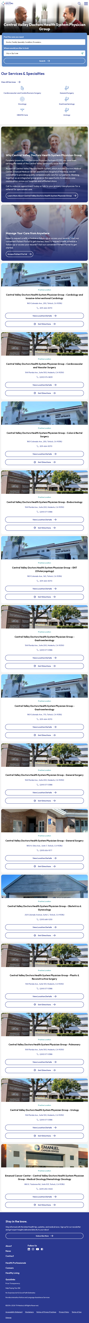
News (8, 1251)
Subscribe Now (42, 1236)
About (9, 1245)
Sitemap (8, 1318)
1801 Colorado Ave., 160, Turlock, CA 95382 (44, 576)
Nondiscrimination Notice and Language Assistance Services (28, 1297)
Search (42, 61)
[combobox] (44, 42)
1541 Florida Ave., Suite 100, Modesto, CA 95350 (44, 1115)
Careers (10, 1267)
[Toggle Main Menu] (86, 3)
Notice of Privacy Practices (46, 1312)
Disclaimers (29, 1312)
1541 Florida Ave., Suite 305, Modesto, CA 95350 (44, 372)
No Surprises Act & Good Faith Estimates (20, 1293)
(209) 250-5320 (46, 1189)
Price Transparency (13, 1283)
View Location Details (42, 316)
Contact (10, 1256)
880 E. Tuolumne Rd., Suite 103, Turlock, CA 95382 (44, 1184)
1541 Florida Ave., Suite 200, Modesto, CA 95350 (44, 507)
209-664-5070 (46, 308)
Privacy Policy (64, 1312)
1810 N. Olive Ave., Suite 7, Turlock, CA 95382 (44, 846)
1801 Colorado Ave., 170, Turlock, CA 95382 (44, 714)
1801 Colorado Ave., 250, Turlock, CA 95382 (44, 303)
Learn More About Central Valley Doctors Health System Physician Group (40, 196)
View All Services (8, 82)
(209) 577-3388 (46, 512)
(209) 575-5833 (46, 377)
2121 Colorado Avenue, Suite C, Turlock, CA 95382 (44, 915)
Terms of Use (76, 1312)
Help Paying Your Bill (13, 1288)
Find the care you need (14, 37)
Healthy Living (12, 1272)
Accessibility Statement (14, 1312)
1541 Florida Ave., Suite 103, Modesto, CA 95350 (44, 984)
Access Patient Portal (17, 254)
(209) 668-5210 (46, 919)
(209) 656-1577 (46, 850)
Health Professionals (16, 1262)
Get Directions (44, 325)
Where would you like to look (16, 48)
